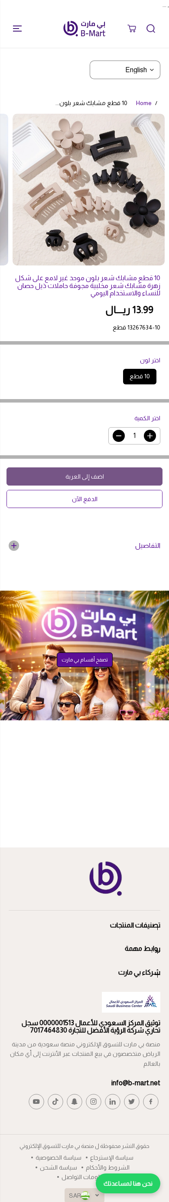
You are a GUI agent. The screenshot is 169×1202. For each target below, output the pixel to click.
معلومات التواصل (84, 1176)
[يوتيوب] (36, 1101)
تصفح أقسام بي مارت (85, 660)
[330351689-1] (89, 189)
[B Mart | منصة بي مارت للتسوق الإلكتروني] (84, 28)
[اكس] (131, 1101)
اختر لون (150, 360)
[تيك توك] (55, 1101)
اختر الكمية (147, 418)
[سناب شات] (74, 1101)
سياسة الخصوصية (58, 1157)
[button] (14, 29)
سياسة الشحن (58, 1167)
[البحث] (150, 28)
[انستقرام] (93, 1101)
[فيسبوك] (150, 1101)
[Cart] (131, 28)
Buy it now (84, 499)
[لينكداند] (112, 1101)
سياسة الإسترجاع (111, 1157)
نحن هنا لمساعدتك (128, 1183)
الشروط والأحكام (108, 1167)
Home (144, 102)
